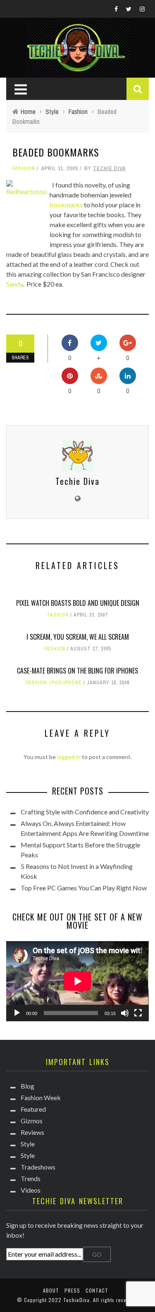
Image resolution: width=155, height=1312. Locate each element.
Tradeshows (38, 1167)
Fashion (23, 168)
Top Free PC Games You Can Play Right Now (84, 888)
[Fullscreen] (138, 1013)
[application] (77, 981)
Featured (33, 1109)
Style (28, 1144)
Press (72, 1290)
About (51, 1290)
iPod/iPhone (66, 682)
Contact (97, 1290)
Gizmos (32, 1121)
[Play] (17, 1013)
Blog (27, 1086)
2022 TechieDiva (69, 1299)
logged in (69, 756)
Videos (31, 1190)
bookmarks (66, 205)
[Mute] (125, 1013)
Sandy (14, 284)
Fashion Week (41, 1097)
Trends (31, 1178)
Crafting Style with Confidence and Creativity (85, 812)
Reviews (32, 1132)
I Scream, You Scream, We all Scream (77, 637)
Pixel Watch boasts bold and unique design (77, 603)
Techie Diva (109, 168)
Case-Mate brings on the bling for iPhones (77, 671)
